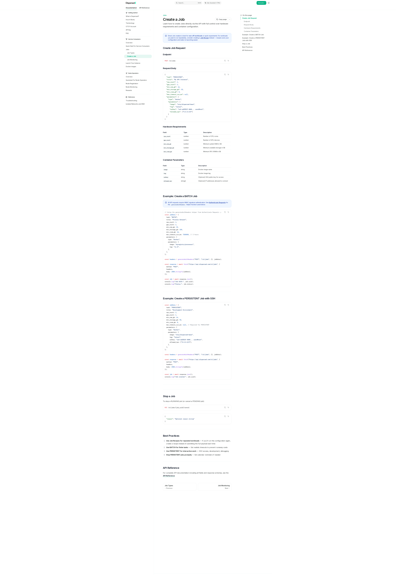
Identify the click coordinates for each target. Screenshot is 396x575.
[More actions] (229, 19)
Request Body (249, 25)
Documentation (131, 8)
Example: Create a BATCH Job (253, 34)
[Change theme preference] (268, 2)
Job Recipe (204, 38)
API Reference (144, 8)
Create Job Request (249, 18)
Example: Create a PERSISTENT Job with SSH (253, 39)
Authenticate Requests (217, 202)
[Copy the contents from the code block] (225, 60)
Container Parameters (251, 31)
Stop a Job (246, 44)
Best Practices (247, 47)
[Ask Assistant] (228, 60)
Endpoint (247, 21)
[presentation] (197, 248)
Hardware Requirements (252, 28)
